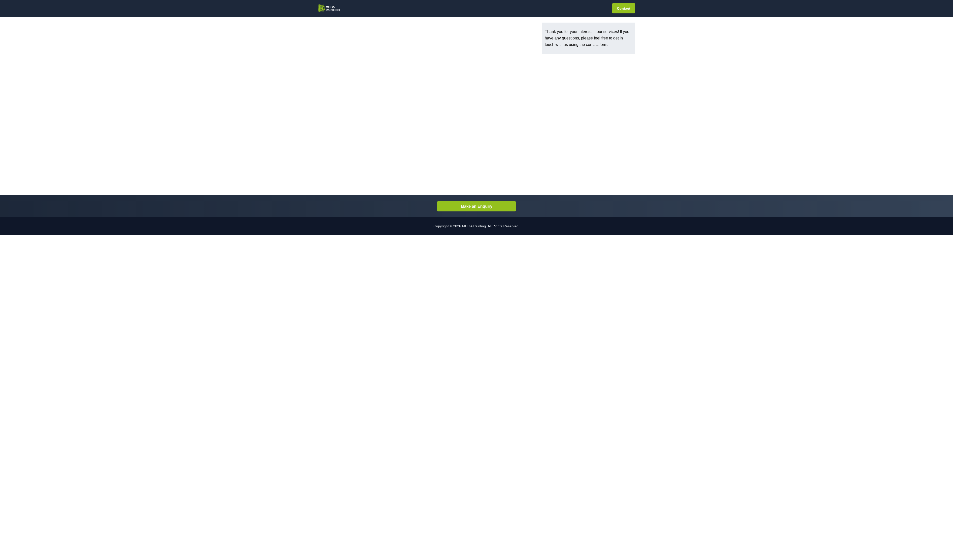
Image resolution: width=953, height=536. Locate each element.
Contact (623, 8)
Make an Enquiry (476, 206)
